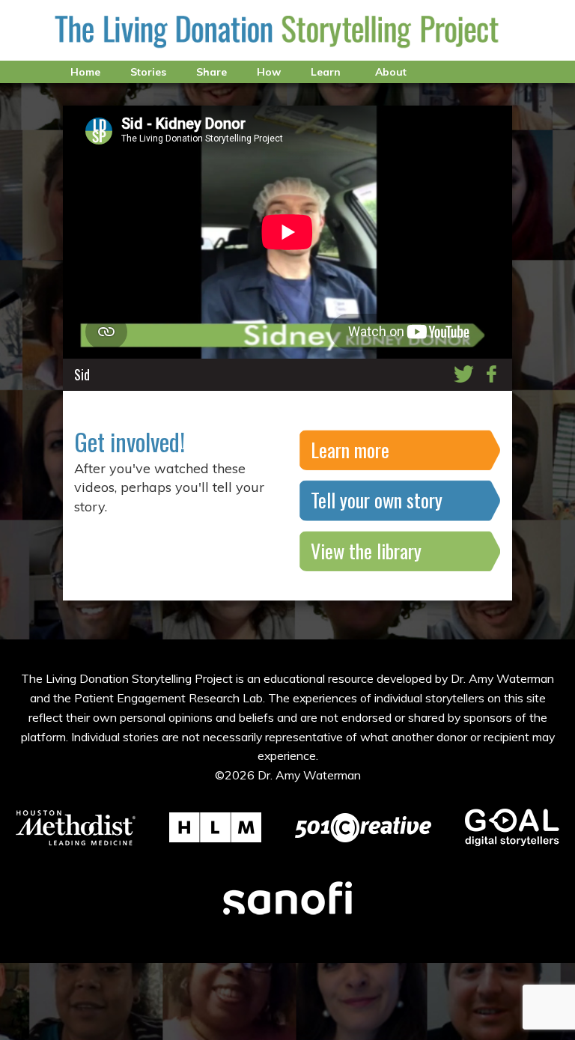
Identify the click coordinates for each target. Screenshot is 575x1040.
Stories (148, 72)
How (269, 72)
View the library (366, 550)
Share (211, 72)
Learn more (350, 449)
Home (85, 72)
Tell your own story (376, 499)
